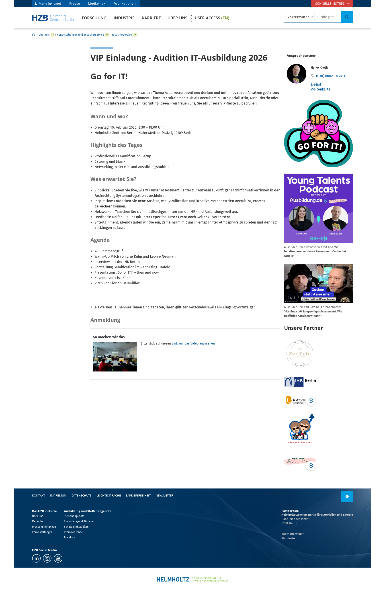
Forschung (94, 18)
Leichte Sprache (108, 495)
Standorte (288, 538)
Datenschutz (81, 495)
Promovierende (73, 532)
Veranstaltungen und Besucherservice (80, 34)
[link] (347, 496)
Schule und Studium (76, 526)
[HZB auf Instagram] (47, 558)
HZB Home (33, 35)
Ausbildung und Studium (79, 521)
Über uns (177, 18)
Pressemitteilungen (44, 526)
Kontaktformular (292, 534)
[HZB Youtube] (58, 558)
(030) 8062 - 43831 (330, 76)
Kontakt (38, 495)
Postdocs (69, 537)
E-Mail (316, 84)
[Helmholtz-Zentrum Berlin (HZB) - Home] (53, 17)
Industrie (124, 18)
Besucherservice (121, 34)
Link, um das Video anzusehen (193, 343)
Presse (74, 3)
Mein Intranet (50, 3)
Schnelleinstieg (330, 3)
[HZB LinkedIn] (36, 558)
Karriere (151, 18)
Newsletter (164, 495)
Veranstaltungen (42, 532)
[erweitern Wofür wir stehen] (107, 35)
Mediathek (96, 3)
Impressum (58, 495)
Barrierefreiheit (138, 495)
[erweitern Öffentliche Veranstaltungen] (135, 35)
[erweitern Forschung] (52, 35)
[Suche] (347, 17)
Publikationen (124, 3)
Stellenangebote (74, 516)
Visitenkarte (320, 89)
